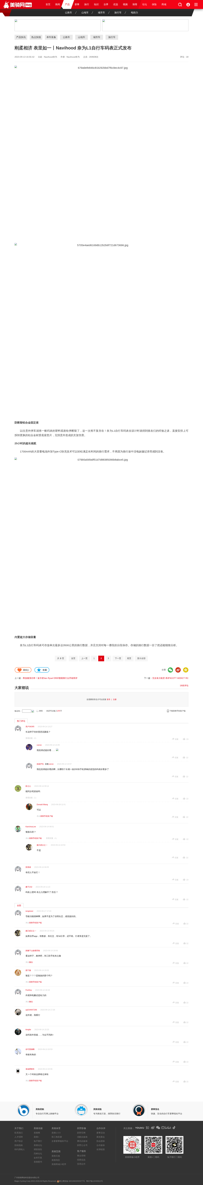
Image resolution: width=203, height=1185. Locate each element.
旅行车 (118, 12)
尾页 (129, 658)
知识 (96, 4)
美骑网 (37, 1133)
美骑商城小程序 (59, 1164)
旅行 (86, 4)
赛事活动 (100, 1133)
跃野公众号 (82, 1145)
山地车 (85, 12)
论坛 (144, 4)
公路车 (68, 12)
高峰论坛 (38, 1153)
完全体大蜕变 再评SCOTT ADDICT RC (170, 678)
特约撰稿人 (19, 1149)
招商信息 (81, 1160)
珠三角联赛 (57, 1137)
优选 (115, 4)
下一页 (118, 658)
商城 (164, 4)
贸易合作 (81, 1164)
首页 (48, 4)
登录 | (109, 699)
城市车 (101, 12)
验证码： (18, 711)
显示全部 (141, 658)
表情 (41, 711)
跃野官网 (81, 1133)
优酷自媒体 (82, 1137)
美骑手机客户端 (46, 816)
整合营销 (81, 1155)
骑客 (135, 4)
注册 (115, 699)
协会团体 (100, 1141)
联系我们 (18, 1133)
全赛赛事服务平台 (60, 1141)
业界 (106, 4)
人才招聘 (18, 1137)
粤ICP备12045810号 (94, 1181)
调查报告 (38, 1149)
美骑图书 (38, 1162)
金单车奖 (38, 1157)
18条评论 (184, 685)
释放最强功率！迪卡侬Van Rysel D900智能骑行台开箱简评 (50, 678)
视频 (125, 4)
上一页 (84, 658)
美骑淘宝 (56, 1160)
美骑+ (36, 1137)
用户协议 (18, 1141)
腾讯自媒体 (82, 1141)
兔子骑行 (38, 1141)
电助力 (134, 12)
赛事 (77, 4)
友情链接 (100, 1149)
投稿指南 (18, 1145)
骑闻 (57, 4)
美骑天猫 (56, 1156)
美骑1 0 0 (56, 1133)
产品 (67, 4)
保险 (154, 4)
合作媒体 (100, 1145)
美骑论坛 (38, 1145)
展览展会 (100, 1137)
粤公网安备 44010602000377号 (72, 1181)
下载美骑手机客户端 (177, 711)
